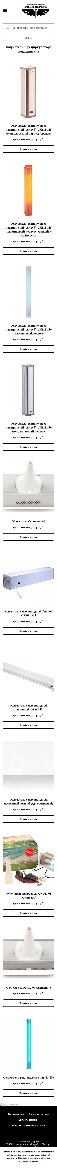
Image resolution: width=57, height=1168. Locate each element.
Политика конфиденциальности (28, 1125)
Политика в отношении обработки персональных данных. (34, 1160)
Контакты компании (28, 1120)
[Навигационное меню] (5, 10)
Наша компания (16, 1114)
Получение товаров (39, 1114)
